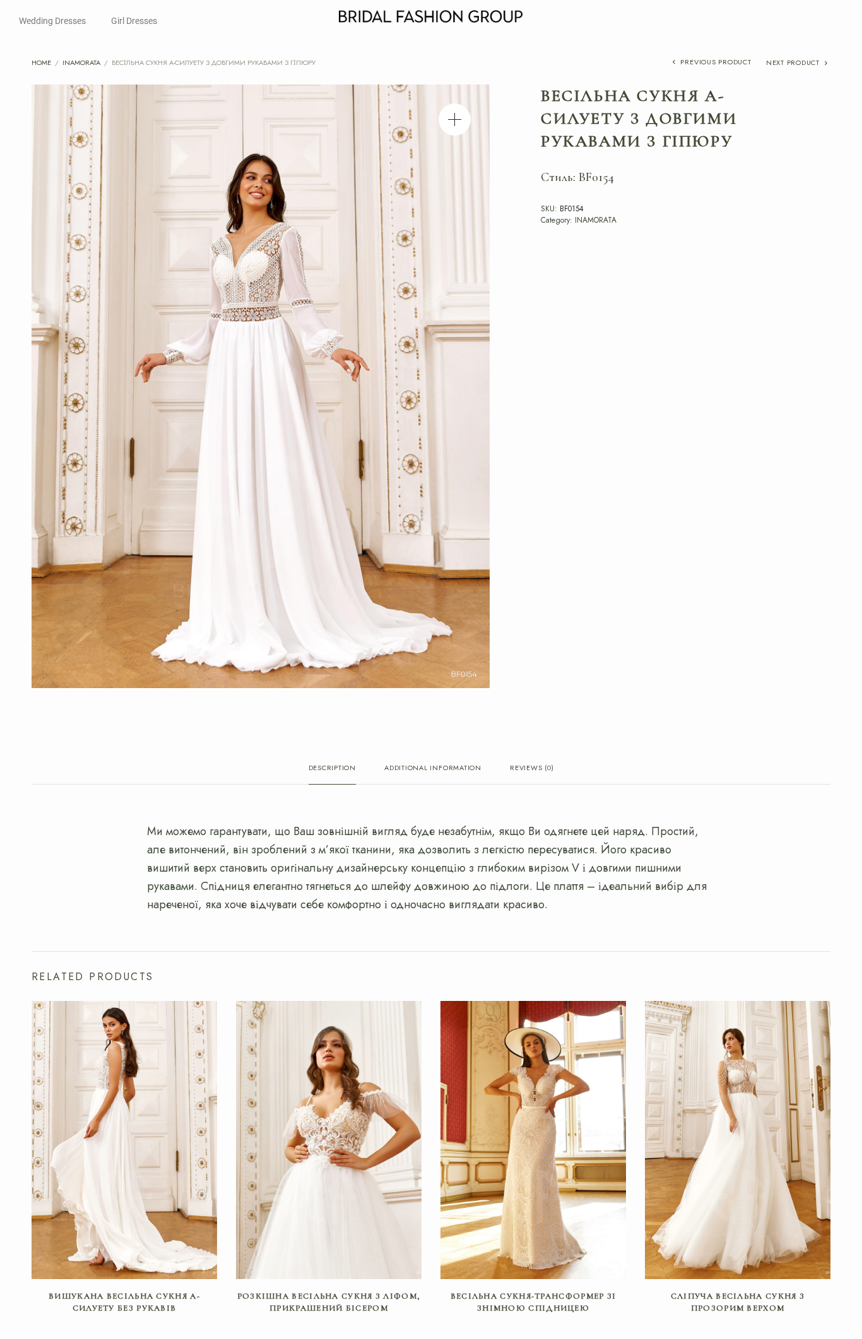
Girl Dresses (134, 21)
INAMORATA (81, 62)
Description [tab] (332, 768)
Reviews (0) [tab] (531, 768)
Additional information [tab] (432, 768)
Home (41, 62)
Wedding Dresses (52, 21)
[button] (455, 119)
